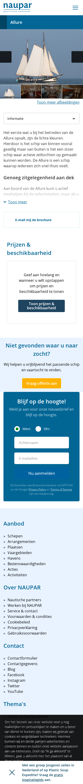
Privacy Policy (37, 489)
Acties (13, 569)
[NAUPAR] (17, 7)
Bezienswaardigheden (27, 563)
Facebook (16, 674)
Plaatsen (15, 547)
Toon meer (17, 202)
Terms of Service (61, 489)
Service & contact (23, 611)
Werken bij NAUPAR (25, 605)
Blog (11, 669)
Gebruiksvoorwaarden (27, 633)
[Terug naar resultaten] (3, 22)
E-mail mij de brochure (33, 220)
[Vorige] (6, 57)
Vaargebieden (20, 552)
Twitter (14, 685)
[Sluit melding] (12, 772)
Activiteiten (17, 574)
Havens (14, 558)
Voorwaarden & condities (30, 616)
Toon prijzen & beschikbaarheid (41, 305)
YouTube (15, 691)
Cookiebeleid (19, 622)
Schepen (15, 536)
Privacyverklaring (22, 627)
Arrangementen (21, 541)
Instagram (16, 680)
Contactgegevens (23, 663)
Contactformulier (23, 658)
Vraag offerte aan (41, 383)
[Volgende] (77, 57)
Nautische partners (24, 599)
